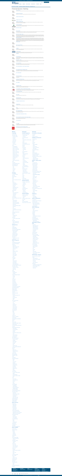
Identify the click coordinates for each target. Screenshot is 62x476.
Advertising (33, 208)
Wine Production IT (34, 233)
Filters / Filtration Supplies (15, 437)
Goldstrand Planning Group (20, 79)
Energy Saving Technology (35, 149)
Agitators (14, 373)
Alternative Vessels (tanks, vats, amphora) (16, 296)
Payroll (33, 250)
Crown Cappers (14, 361)
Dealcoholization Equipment (15, 287)
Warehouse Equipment (15, 399)
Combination (14, 415)
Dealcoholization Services (15, 414)
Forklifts (13, 311)
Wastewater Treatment (35, 159)
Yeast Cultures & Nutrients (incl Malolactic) (15, 466)
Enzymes (13, 436)
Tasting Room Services (15, 233)
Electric (13, 312)
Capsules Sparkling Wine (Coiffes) (16, 205)
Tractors (23, 175)
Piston (13, 344)
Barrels (13, 145)
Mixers (13, 376)
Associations (33, 134)
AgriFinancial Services (19, 13)
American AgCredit (19, 24)
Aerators (13, 241)
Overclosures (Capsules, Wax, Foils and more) (16, 198)
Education (33, 135)
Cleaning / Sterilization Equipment (16, 274)
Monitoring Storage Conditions (36, 265)
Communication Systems (25, 137)
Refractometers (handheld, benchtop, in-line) (17, 333)
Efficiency (34, 145)
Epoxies (13, 456)
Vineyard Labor (24, 189)
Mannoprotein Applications (16, 387)
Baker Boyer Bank (18, 27)
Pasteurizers (13, 347)
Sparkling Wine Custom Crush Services (17, 412)
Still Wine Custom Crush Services (16, 413)
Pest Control (24, 136)
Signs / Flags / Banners (35, 210)
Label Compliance (35, 185)
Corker (13, 360)
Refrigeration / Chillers (14, 355)
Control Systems (14, 282)
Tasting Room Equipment (15, 230)
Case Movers (14, 268)
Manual (23, 186)
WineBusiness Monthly (29, 0)
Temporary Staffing (35, 190)
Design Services (14, 190)
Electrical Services (35, 146)
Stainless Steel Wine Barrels (16, 160)
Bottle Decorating (14, 176)
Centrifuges (13, 271)
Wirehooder (14, 370)
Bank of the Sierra (18, 37)
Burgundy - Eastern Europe (16, 152)
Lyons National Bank (19, 91)
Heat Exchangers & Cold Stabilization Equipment (16, 319)
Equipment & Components (36, 147)
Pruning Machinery (25, 161)
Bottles (13, 177)
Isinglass (14, 442)
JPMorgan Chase (18, 85)
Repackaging (13, 425)
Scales (13, 356)
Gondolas (23, 146)
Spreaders (24, 164)
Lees (13, 302)
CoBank (17, 48)
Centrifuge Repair (15, 272)
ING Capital (18, 82)
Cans (13, 219)
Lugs (23, 150)
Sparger (14, 256)
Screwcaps (14, 186)
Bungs (13, 161)
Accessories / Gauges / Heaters (16, 372)
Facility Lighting (34, 148)
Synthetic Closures (15, 188)
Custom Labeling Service (15, 192)
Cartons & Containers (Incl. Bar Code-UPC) (16, 180)
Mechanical (24, 187)
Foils (13, 207)
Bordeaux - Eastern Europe (16, 149)
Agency (33, 209)
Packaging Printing (15, 215)
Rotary (13, 299)
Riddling (14, 298)
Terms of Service (22, 473)
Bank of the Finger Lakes (19, 34)
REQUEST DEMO (46, 2)
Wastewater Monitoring (35, 158)
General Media (34, 196)
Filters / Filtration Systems (15, 300)
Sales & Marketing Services (35, 219)
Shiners (13, 453)
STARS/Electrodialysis (15, 388)
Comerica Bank (18, 51)
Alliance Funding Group (19, 21)
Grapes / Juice (14, 452)
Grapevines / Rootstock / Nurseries (26, 198)
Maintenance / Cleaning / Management (36, 200)
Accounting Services (34, 162)
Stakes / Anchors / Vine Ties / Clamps (26, 202)
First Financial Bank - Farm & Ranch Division (22, 66)
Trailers (23, 176)
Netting (23, 200)
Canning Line (13, 257)
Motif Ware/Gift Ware (14, 228)
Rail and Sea (34, 260)
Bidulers (14, 359)
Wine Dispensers (15, 232)
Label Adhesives (14, 193)
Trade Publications (35, 197)
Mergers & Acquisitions (35, 187)
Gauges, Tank (14, 315)
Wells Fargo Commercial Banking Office (22, 126)
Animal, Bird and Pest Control (25, 134)
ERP (33, 248)
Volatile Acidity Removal (15, 398)
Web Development (35, 253)
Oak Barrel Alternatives (15, 165)
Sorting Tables (14, 357)
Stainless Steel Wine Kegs (16, 222)
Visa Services (24, 191)
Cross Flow (14, 301)
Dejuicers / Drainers (14, 288)
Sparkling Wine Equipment (15, 358)
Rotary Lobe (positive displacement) (17, 346)
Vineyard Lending (35, 176)
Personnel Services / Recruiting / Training (37, 188)
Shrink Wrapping (14, 255)
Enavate (17, 53)
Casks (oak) (13, 162)
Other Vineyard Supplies (25, 201)
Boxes (13, 178)
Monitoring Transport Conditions (36, 259)
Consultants (33, 211)
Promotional (14, 216)
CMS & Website (34, 236)
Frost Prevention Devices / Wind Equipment (26, 145)
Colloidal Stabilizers (15, 386)
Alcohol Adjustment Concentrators (16, 242)
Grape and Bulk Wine (35, 258)
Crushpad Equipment (14, 285)
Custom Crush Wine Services (15, 410)
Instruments (14, 330)
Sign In (42, 2)
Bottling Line (13, 244)
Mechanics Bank (18, 97)
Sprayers (24, 163)
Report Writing (34, 251)
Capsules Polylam (15, 201)
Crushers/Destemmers (14, 284)
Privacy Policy (26, 473)
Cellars (13, 270)
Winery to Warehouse (35, 262)
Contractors (24, 190)
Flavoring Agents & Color (15, 164)
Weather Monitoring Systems (25, 179)
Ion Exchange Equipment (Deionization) (16, 325)
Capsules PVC (14, 204)
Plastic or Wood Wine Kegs (16, 221)
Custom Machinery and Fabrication (16, 286)
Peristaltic (14, 343)
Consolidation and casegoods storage (37, 264)
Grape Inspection (14, 317)
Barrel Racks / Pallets (14, 135)
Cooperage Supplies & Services (16, 163)
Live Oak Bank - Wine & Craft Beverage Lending (23, 88)
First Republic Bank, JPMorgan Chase (21, 69)
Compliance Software (35, 237)
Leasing (34, 175)
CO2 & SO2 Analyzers (15, 329)
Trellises (23, 177)
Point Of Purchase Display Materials (16, 229)
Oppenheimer (18, 104)
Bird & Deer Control (25, 135)
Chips (13, 166)
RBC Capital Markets (19, 110)
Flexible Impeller (14, 341)
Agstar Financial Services (20, 16)
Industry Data (33, 224)
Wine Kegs (13, 220)
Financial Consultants (34, 170)
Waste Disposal (34, 157)
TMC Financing (18, 120)
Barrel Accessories (14, 134)
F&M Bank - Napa (18, 59)
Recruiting (34, 189)
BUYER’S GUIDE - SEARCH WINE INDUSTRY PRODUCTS (23, 6)
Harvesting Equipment (24, 151)
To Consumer (34, 261)
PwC (17, 107)
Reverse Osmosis (15, 416)
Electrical (33, 143)
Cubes (13, 167)
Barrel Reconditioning (15, 147)
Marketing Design (35, 220)
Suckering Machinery (25, 165)
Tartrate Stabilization (14, 384)
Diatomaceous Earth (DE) (16, 438)
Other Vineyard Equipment (25, 166)
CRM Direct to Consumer (35, 238)
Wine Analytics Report (22, 0)
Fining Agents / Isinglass (15, 440)
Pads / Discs (14, 439)
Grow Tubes (23, 199)
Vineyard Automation (34, 232)
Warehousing (33, 263)
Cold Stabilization (15, 385)
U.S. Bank (17, 123)
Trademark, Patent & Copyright (36, 186)
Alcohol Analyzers (15, 328)
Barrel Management (15, 146)
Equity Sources (34, 173)
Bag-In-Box (13, 175)
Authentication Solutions (15, 174)
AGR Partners (18, 10)
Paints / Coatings (14, 455)
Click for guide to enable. (35, 475)
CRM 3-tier (34, 247)
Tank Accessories (14, 371)
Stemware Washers (15, 231)
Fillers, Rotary (14, 253)
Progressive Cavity (15, 345)
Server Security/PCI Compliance (36, 252)
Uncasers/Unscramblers (15, 389)
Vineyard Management (25, 192)
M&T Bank (17, 94)
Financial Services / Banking (36, 174)
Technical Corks (14, 189)
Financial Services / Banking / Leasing (36, 171)
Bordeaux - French (15, 150)
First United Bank (18, 72)
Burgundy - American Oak (16, 151)
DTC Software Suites (35, 239)
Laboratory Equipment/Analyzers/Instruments (16, 327)
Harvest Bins (24, 148)
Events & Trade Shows (35, 136)
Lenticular (14, 303)
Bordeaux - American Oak (16, 148)
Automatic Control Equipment (15, 243)
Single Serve (13, 217)
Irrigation (23, 152)
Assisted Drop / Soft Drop (15, 267)
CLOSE (38, 475)
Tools (23, 174)
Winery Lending (34, 177)
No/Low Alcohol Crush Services (16, 411)
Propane (14, 314)
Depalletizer (14, 258)
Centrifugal (14, 340)
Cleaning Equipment (15, 374)
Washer (13, 369)
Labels (13, 191)
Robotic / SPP (14, 269)
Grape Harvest (24, 147)
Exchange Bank (18, 56)
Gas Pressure (14, 342)
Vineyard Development (25, 188)
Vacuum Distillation (15, 417)
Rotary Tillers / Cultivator (25, 162)
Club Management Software (36, 235)
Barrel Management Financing (36, 172)
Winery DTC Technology (35, 234)
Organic (24, 197)
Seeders (23, 167)
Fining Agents (14, 441)
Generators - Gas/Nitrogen (15, 316)
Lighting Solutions (14, 227)
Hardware (34, 249)
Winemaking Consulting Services (16, 426)
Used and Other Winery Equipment (16, 390)
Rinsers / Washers (15, 254)
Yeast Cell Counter (14, 401)
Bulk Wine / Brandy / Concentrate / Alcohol (17, 451)
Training (34, 191)
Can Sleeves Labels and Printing (16, 218)
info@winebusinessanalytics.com (45, 471)
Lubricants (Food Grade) (15, 454)
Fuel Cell (14, 313)
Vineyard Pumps (24, 178)
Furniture (13, 226)
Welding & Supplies (14, 400)
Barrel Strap (14, 137)
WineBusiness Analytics (15, 0)
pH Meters (14, 331)
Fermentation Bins (15, 297)
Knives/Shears (24, 149)
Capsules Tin (14, 206)
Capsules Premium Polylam (16, 202)
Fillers (13, 259)
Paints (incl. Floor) (15, 457)
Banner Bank (18, 41)
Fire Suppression (34, 199)
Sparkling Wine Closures (15, 187)
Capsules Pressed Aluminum (16, 203)
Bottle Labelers (14, 245)
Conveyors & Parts (14, 283)
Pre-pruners (24, 160)
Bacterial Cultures (14, 428)
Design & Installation (35, 144)
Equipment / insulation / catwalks (16, 375)
